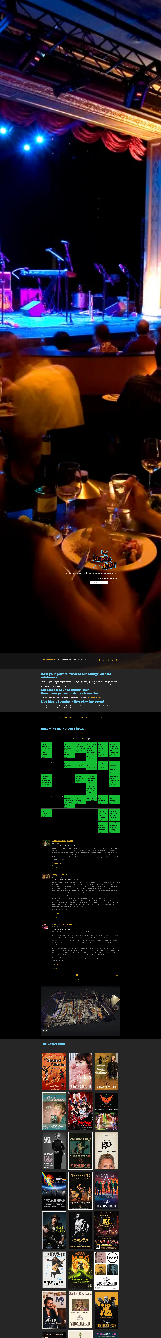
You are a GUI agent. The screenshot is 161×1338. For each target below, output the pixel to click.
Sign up (112, 582)
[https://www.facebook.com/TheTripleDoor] (99, 660)
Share (56, 867)
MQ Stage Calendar (64, 659)
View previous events (80, 979)
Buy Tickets (78, 659)
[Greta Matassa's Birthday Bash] (46, 928)
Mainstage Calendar (48, 659)
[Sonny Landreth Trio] (46, 879)
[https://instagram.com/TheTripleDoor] (103, 660)
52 (83, 975)
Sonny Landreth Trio (60, 874)
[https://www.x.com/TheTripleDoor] (108, 660)
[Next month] (89, 739)
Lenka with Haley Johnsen (62, 841)
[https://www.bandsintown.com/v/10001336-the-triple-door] (112, 660)
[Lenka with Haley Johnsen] (46, 845)
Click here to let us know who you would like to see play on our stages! (80, 717)
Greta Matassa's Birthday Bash (64, 924)
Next (117, 975)
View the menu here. (94, 698)
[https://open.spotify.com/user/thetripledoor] (117, 660)
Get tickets (58, 864)
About (87, 659)
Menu (43, 663)
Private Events (53, 663)
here (76, 708)
